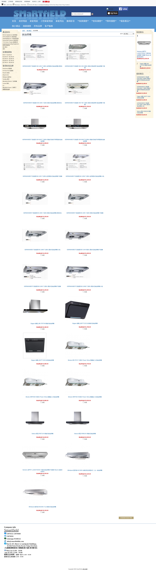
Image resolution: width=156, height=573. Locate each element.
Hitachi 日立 (6, 75)
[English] (44, 2)
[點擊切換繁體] (48, 2)
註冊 (39, 1)
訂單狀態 (10, 1)
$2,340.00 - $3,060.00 (8, 58)
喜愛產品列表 (18, 1)
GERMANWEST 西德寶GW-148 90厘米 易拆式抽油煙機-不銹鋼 (85, 249)
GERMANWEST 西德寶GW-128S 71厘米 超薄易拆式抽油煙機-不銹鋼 (42, 176)
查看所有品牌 (6, 89)
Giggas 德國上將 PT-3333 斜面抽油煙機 (42, 360)
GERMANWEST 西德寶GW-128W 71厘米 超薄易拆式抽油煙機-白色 (85, 176)
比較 (43, 71)
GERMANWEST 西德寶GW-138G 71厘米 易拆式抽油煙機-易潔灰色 (42, 213)
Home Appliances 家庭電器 (10, 36)
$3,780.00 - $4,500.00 (8, 62)
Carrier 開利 (6, 83)
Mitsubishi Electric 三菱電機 (10, 81)
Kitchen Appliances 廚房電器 (10, 35)
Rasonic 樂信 (6, 72)
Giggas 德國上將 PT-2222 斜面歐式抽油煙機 (85, 323)
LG (3, 85)
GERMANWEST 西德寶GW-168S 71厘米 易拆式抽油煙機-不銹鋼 (42, 286)
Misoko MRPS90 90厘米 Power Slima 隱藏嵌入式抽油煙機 (85, 397)
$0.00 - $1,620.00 (7, 54)
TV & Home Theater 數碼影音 (10, 42)
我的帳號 (4, 1)
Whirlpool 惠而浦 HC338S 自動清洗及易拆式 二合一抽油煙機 (84, 470)
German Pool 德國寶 (8, 70)
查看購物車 (27, 1)
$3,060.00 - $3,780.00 (8, 60)
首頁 (23, 30)
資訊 (4, 48)
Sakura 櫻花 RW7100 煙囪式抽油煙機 (42, 433)
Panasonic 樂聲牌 (7, 68)
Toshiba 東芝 (6, 79)
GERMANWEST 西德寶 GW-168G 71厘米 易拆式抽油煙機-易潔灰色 (42, 103)
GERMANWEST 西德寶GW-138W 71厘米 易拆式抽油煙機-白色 (42, 249)
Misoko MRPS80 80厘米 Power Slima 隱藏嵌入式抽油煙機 (42, 397)
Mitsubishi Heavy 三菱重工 (9, 87)
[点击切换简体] (46, 2)
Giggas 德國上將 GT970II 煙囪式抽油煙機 (42, 323)
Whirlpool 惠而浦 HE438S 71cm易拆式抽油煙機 (42, 506)
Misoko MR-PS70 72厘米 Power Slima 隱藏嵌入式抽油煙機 (85, 360)
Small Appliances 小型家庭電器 (11, 38)
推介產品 (5, 47)
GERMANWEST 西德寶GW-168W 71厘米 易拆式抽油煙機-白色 (85, 286)
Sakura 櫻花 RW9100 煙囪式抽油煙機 (85, 433)
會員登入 (34, 1)
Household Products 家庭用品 (10, 40)
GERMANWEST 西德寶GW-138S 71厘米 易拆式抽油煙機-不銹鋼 (84, 213)
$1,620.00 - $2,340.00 (8, 56)
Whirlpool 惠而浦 (7, 77)
